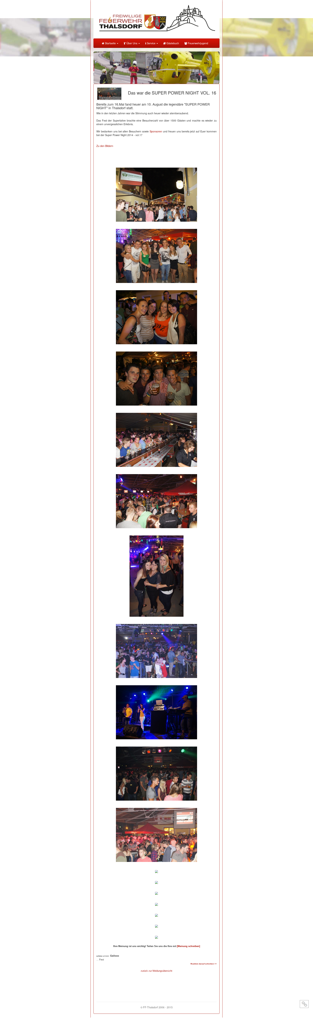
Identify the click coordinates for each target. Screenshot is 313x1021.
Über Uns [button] (132, 43)
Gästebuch (172, 43)
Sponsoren (156, 131)
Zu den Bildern (104, 146)
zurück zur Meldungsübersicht (156, 970)
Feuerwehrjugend (197, 43)
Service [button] (151, 43)
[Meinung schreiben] (188, 946)
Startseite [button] (110, 43)
